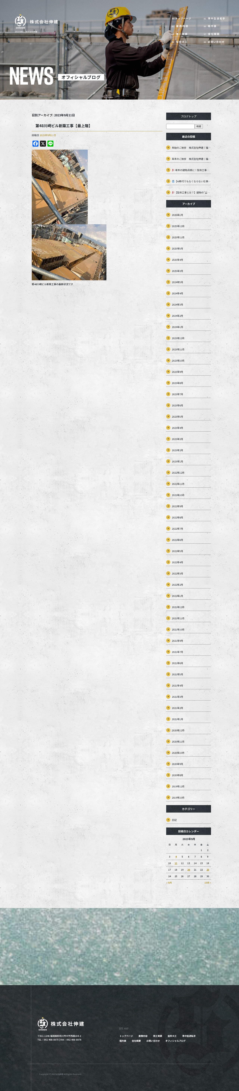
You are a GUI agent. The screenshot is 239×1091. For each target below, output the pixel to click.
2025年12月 (178, 226)
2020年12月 (178, 730)
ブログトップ (188, 116)
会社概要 (214, 33)
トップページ (186, 18)
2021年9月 (177, 640)
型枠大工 (186, 41)
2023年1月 (177, 461)
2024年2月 (177, 315)
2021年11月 (178, 618)
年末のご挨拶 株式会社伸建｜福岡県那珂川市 (191, 159)
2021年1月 (177, 719)
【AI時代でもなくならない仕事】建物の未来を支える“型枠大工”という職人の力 (193, 181)
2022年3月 (177, 573)
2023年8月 (177, 383)
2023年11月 (178, 349)
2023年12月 (178, 338)
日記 (174, 820)
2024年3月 (177, 304)
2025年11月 (178, 237)
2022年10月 (178, 495)
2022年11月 (178, 484)
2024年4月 (177, 293)
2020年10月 (178, 752)
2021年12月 (178, 607)
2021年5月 (177, 674)
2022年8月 (177, 517)
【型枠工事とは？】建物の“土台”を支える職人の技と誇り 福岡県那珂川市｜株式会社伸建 (193, 192)
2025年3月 (177, 271)
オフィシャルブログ (175, 1040)
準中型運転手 (214, 18)
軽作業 (214, 26)
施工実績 (186, 33)
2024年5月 (177, 282)
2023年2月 (177, 450)
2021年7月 (177, 652)
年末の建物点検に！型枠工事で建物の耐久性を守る (193, 170)
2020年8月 (177, 775)
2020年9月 (177, 764)
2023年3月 (177, 439)
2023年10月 (178, 360)
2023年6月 (177, 405)
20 (188, 869)
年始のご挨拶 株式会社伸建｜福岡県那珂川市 (191, 147)
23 (208, 869)
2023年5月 (177, 416)
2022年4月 (177, 562)
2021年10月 (178, 629)
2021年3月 (177, 696)
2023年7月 (177, 394)
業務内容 (186, 26)
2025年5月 (177, 248)
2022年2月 (177, 584)
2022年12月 (178, 472)
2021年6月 (177, 663)
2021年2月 (177, 708)
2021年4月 (177, 685)
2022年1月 (177, 596)
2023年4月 (177, 428)
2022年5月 (177, 551)
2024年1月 (177, 327)
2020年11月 (178, 741)
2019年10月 (178, 797)
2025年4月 (177, 259)
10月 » (207, 882)
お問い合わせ (214, 41)
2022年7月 (177, 528)
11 (176, 863)
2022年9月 (177, 506)
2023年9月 (177, 372)
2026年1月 (177, 215)
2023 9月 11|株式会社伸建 (26, 31)
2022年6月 (177, 540)
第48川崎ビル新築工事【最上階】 (63, 125)
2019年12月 (178, 786)
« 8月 (169, 882)
